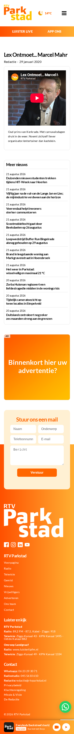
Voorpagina (11, 562)
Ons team (10, 604)
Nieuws (8, 586)
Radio (7, 568)
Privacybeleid (12, 685)
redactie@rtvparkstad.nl (25, 680)
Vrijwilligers (12, 592)
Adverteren (11, 598)
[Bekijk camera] (57, 727)
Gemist (8, 580)
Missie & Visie (13, 694)
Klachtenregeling (15, 690)
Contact (9, 609)
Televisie (9, 574)
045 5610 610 (21, 675)
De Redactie (11, 699)
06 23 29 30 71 (20, 671)
